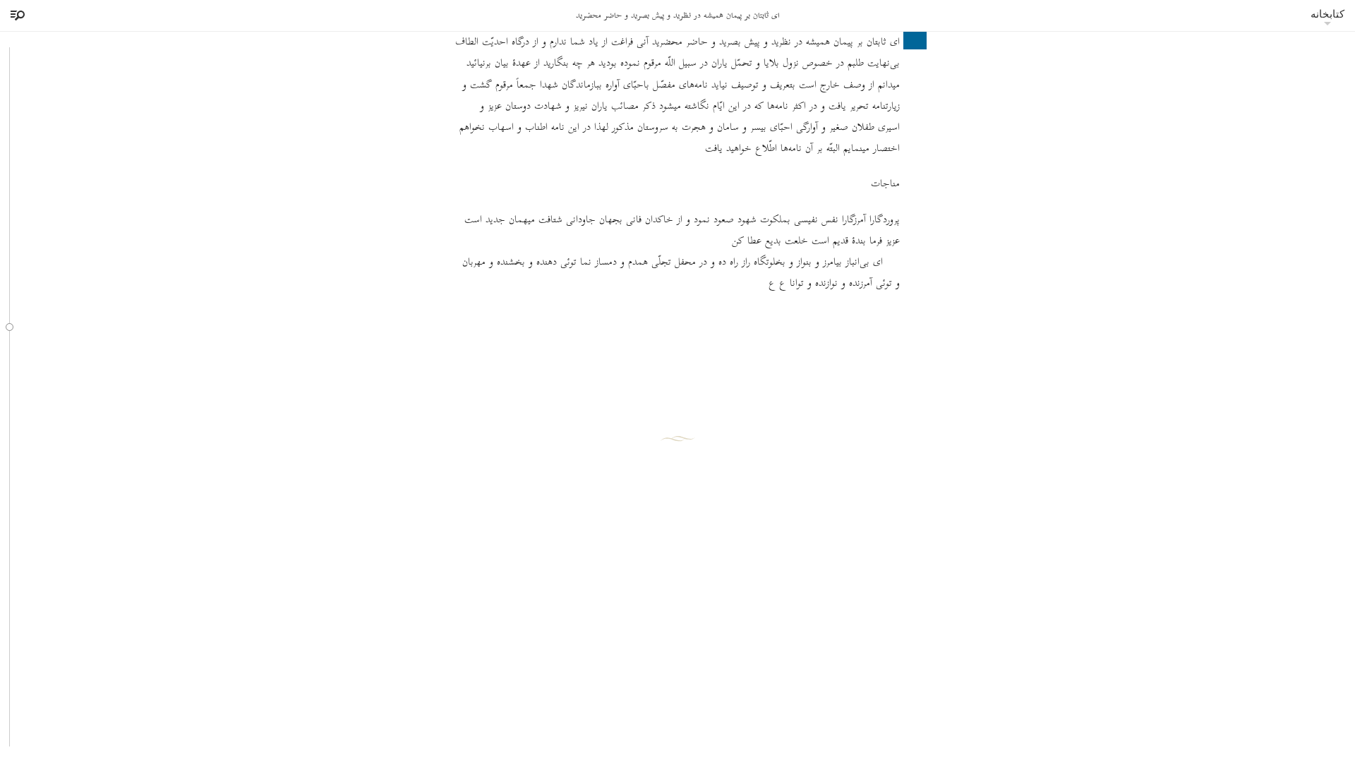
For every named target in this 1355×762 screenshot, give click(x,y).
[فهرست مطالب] (15, 15)
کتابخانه (1327, 14)
